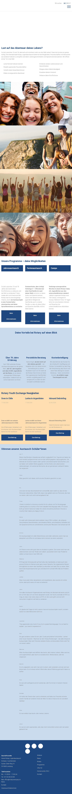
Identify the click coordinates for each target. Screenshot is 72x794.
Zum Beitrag (12, 437)
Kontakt (39, 774)
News (39, 758)
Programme (40, 765)
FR (67, 3)
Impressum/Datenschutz (8, 788)
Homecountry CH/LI (43, 771)
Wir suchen (58, 3)
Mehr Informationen (11, 316)
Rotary (39, 761)
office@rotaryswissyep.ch (12, 779)
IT (70, 3)
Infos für (39, 768)
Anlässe (39, 755)
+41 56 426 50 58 (9, 777)
